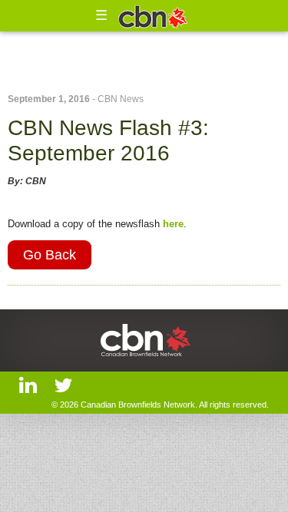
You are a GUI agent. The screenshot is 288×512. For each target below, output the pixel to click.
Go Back (49, 255)
